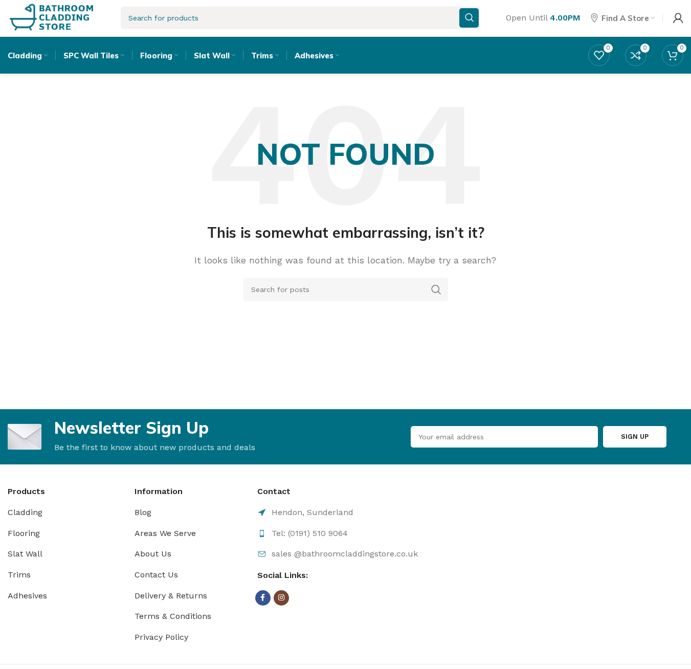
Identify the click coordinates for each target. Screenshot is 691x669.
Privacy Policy (161, 637)
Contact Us (156, 574)
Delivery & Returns (171, 595)
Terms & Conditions (173, 616)
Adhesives (27, 595)
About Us (153, 554)
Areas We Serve (165, 533)
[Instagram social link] (281, 598)
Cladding (25, 512)
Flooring (24, 533)
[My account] (678, 18)
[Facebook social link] (263, 598)
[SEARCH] (436, 289)
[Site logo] (51, 17)
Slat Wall (25, 554)
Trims (19, 574)
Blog (143, 512)
